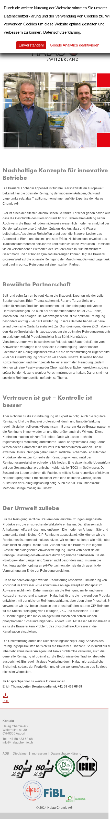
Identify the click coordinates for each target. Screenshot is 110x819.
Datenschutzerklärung (66, 753)
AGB (6, 753)
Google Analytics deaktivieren (74, 45)
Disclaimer (20, 753)
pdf (6, 701)
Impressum (39, 753)
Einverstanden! (31, 45)
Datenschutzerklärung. (62, 32)
